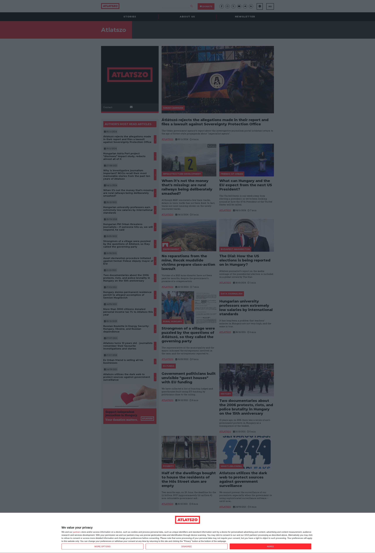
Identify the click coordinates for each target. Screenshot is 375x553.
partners (77, 532)
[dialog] (187, 533)
